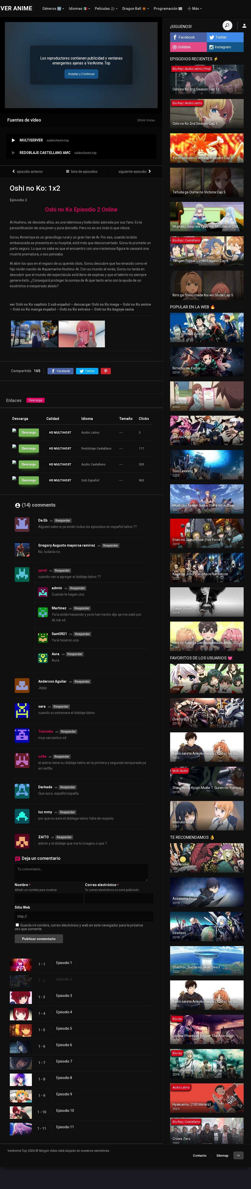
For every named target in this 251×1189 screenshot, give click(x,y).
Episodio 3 (64, 996)
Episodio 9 (64, 1094)
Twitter (221, 37)
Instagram (223, 47)
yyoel (42, 570)
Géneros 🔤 (51, 9)
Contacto (199, 1155)
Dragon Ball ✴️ (134, 9)
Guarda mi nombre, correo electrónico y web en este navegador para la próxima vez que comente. (79, 927)
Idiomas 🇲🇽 (78, 9)
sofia (42, 756)
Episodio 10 (65, 1111)
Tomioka (45, 731)
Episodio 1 (64, 963)
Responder (62, 520)
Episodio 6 (64, 1045)
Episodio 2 (64, 979)
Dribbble (184, 47)
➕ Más (193, 9)
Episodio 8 (64, 1078)
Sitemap (222, 1155)
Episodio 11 (65, 1127)
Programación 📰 (168, 9)
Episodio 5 (64, 1028)
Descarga (35, 400)
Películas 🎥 (105, 9)
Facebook (187, 37)
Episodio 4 (64, 1012)
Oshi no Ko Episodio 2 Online (81, 209)
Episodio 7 (64, 1061)
